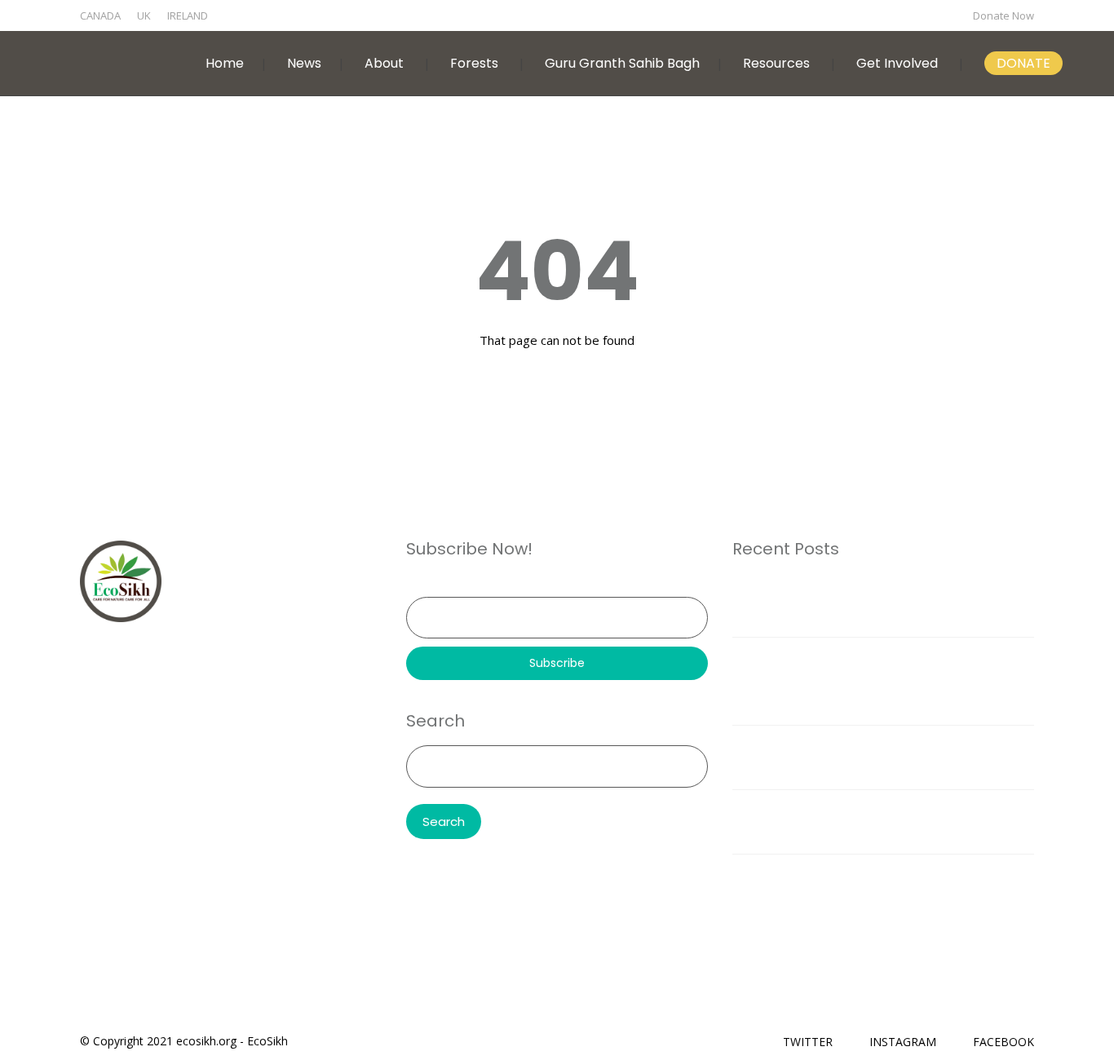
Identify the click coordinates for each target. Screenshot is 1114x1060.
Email (420, 585)
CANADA (100, 15)
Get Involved (897, 63)
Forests (474, 63)
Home (225, 63)
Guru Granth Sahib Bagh (622, 63)
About (384, 63)
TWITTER (808, 1041)
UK (144, 15)
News (304, 63)
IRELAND (187, 15)
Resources (776, 63)
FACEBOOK (1003, 1041)
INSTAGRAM (902, 1041)
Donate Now (1003, 15)
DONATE (1023, 63)
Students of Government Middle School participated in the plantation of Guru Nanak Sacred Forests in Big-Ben (882, 681)
